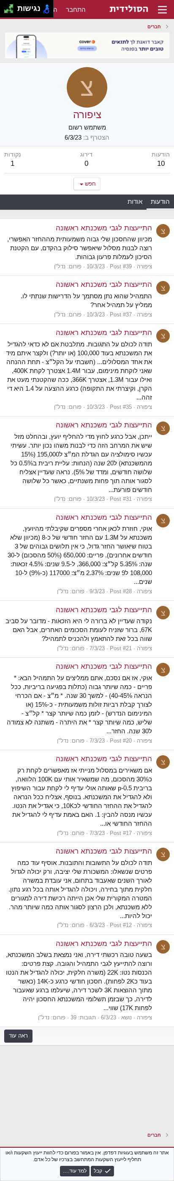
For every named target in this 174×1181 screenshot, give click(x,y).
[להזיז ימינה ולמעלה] (11, 6)
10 (161, 163)
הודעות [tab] (160, 201)
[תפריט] (162, 9)
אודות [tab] (135, 201)
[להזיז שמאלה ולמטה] (6, 11)
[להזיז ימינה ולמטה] (11, 11)
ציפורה (144, 266)
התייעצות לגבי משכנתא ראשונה (104, 228)
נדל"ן (59, 266)
